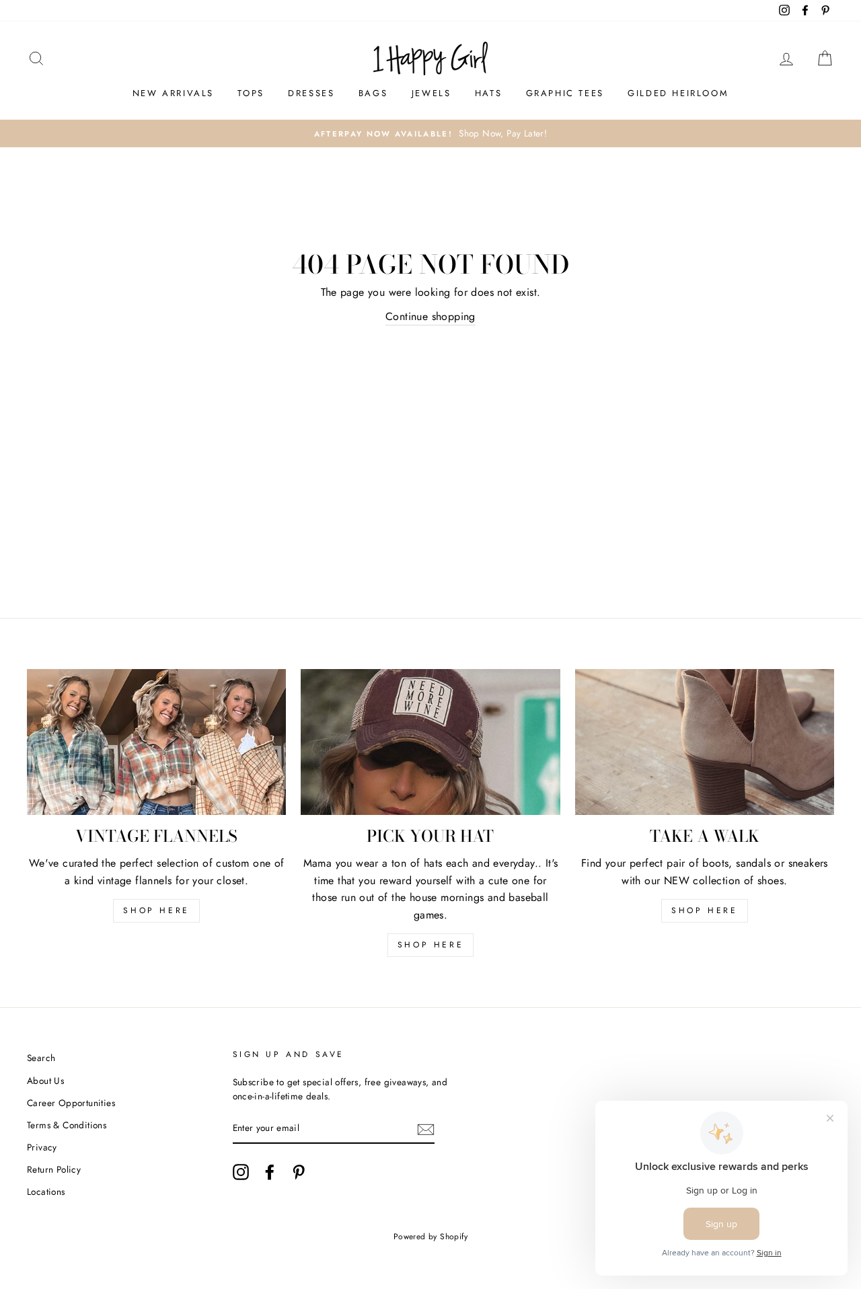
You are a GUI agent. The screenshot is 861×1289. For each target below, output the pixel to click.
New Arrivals (173, 93)
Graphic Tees (565, 93)
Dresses (311, 93)
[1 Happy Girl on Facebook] (270, 1172)
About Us (45, 1080)
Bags (373, 93)
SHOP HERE (156, 910)
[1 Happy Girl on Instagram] (241, 1172)
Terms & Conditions (66, 1125)
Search (41, 1057)
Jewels (431, 93)
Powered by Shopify (430, 1237)
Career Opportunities (71, 1102)
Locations (46, 1191)
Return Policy (54, 1169)
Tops (250, 93)
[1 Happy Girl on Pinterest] (299, 1172)
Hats (488, 93)
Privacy (42, 1147)
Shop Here (430, 945)
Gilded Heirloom (678, 93)
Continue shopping (430, 316)
